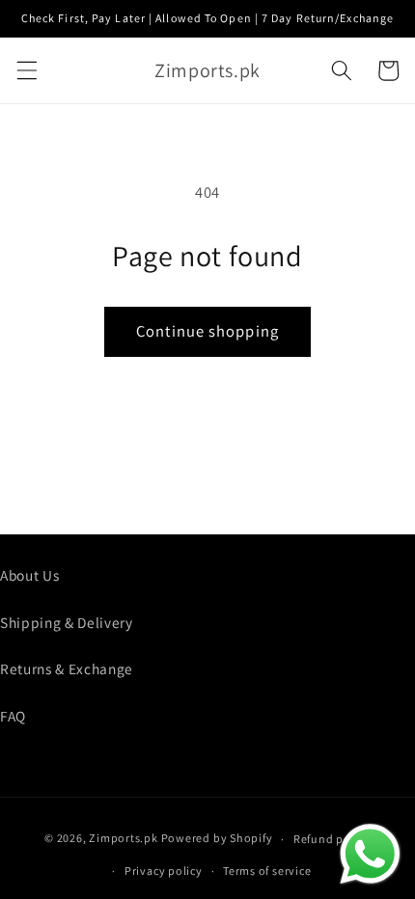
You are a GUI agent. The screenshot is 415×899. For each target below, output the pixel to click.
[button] (26, 70)
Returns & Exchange (66, 668)
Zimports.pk (123, 838)
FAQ (13, 715)
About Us (29, 575)
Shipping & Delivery (66, 622)
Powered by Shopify (217, 838)
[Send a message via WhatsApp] (370, 854)
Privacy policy (163, 870)
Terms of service (267, 870)
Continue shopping (207, 330)
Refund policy (332, 838)
